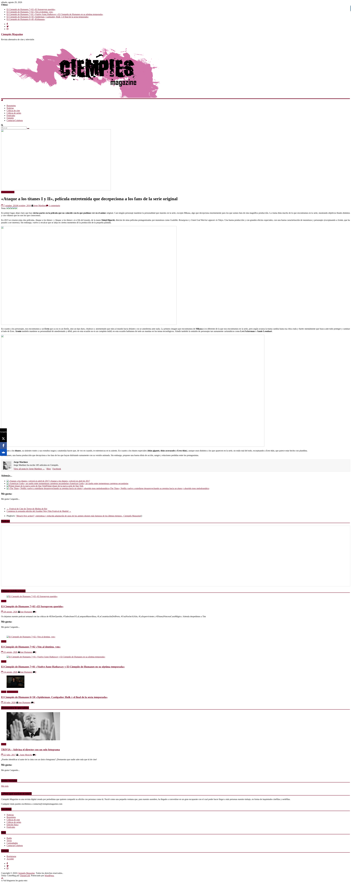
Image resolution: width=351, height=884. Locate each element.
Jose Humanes (26, 612)
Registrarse (11, 856)
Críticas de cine (13, 110)
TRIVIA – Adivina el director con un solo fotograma (30, 749)
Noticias (10, 108)
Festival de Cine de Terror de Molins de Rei (27, 509)
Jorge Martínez (39, 205)
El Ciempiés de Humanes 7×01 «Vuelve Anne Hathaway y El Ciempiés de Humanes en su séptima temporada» (55, 14)
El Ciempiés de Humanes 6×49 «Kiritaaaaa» (26, 19)
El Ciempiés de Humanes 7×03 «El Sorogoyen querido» (31, 9)
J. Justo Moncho (25, 755)
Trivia (3, 744)
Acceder (10, 859)
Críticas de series (14, 113)
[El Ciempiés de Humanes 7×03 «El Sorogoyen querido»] (32, 596)
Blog (48, 469)
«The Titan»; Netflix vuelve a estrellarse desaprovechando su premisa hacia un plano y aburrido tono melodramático (159, 488)
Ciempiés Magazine (12, 34)
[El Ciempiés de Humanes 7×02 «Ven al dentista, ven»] (31, 637)
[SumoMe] (3, 452)
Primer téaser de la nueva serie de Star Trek (64, 486)
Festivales (11, 115)
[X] (3, 438)
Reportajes (11, 105)
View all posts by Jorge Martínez (29, 469)
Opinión (10, 118)
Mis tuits (5, 786)
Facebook (57, 469)
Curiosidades (12, 843)
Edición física (12, 824)
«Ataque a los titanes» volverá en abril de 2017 (69, 481)
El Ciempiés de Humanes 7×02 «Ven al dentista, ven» (30, 12)
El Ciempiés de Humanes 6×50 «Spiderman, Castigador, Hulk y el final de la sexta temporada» (48, 17)
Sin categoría (12, 692)
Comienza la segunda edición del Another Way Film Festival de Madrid (39, 511)
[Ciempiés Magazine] (97, 97)
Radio (3, 601)
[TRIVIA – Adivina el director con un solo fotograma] (33, 739)
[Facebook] (3, 445)
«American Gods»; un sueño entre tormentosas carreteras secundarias (98, 483)
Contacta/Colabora (15, 120)
